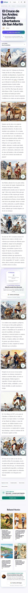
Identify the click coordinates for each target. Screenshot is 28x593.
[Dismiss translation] (13, 296)
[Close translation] (24, 588)
